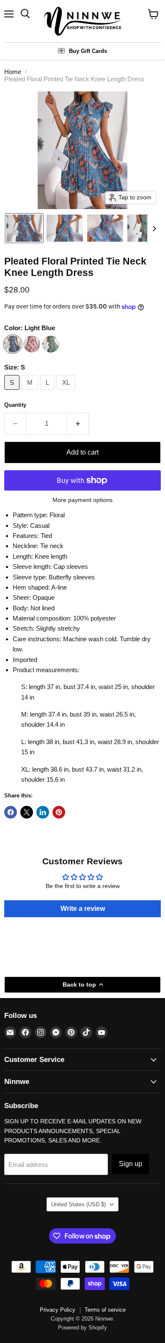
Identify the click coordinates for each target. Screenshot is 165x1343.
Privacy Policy (57, 1310)
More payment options (82, 499)
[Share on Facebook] (10, 812)
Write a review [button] (82, 908)
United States (78, 1204)
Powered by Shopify (82, 1327)
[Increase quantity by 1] (78, 424)
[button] (24, 228)
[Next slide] (154, 228)
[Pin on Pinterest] (58, 812)
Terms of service (105, 1310)
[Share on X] (26, 812)
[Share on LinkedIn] (42, 812)
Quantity (15, 405)
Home (12, 71)
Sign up (130, 1163)
